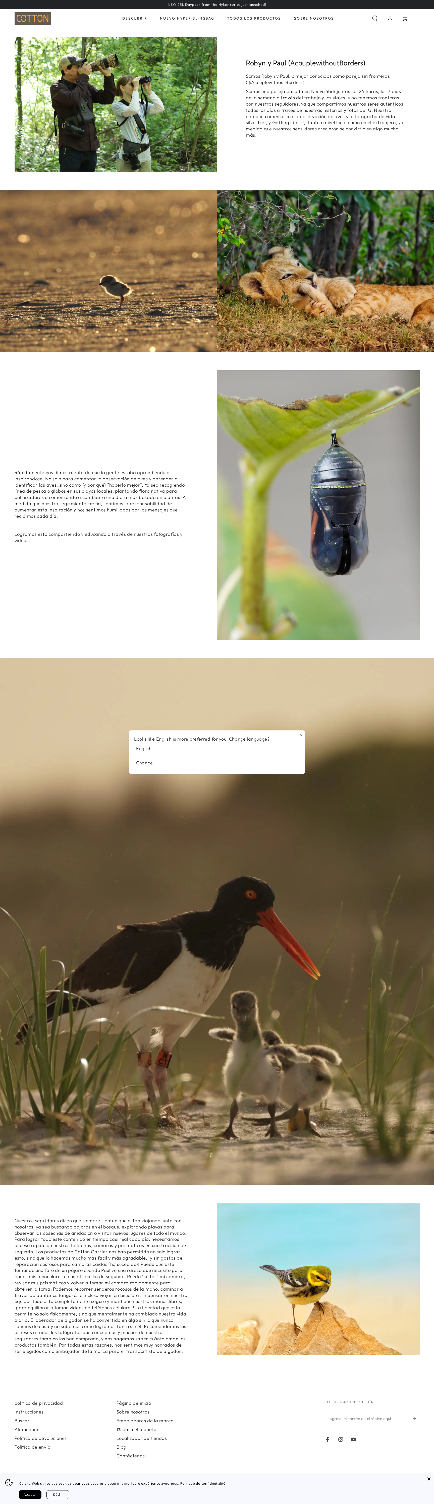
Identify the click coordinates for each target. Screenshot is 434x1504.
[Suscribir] (416, 1418)
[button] (374, 18)
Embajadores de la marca (145, 1421)
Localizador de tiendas (142, 1438)
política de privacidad (39, 1403)
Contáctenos (131, 1456)
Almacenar (27, 1429)
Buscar (22, 1421)
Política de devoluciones (41, 1438)
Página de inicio (134, 1403)
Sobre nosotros (133, 1412)
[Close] (428, 1478)
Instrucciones (29, 1412)
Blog (122, 1447)
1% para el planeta (137, 1429)
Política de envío (32, 1447)
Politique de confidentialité (203, 1483)
